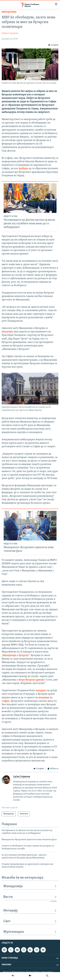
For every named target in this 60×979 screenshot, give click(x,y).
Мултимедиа (13, 932)
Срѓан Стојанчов (10, 33)
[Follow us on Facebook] (4, 949)
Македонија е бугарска (16, 655)
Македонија (9, 12)
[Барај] (47, 975)
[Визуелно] (30, 975)
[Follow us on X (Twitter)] (10, 949)
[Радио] (13, 975)
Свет (7, 921)
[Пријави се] (43, 949)
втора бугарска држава (31, 680)
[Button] (53, 45)
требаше (23, 168)
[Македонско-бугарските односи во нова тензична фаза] (30, 525)
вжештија (7, 331)
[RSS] (30, 949)
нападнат (41, 690)
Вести (8, 897)
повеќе (53, 901)
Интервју (10, 910)
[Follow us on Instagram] (23, 949)
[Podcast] (36, 949)
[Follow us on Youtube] (17, 949)
